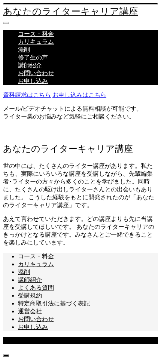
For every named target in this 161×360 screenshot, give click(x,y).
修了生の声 (33, 57)
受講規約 (30, 295)
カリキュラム (36, 42)
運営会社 (30, 311)
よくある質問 (36, 287)
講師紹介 (30, 65)
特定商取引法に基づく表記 (54, 303)
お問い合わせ (36, 73)
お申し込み (33, 81)
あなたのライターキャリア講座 (70, 11)
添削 (24, 49)
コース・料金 (36, 34)
